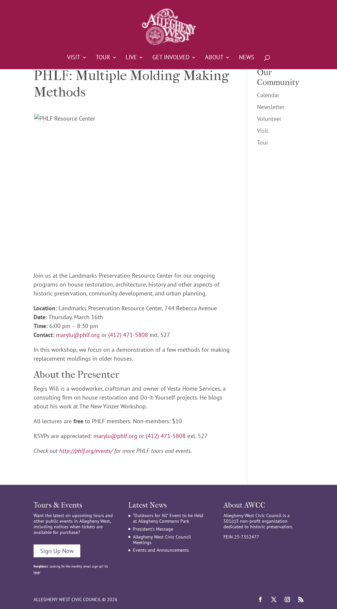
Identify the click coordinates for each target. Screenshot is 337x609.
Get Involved (171, 58)
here (36, 572)
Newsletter (270, 107)
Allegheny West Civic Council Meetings (162, 539)
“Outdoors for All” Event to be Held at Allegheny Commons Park (168, 518)
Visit (73, 58)
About (214, 58)
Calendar (268, 95)
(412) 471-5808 (128, 335)
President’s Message (153, 529)
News (246, 58)
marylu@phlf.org (78, 335)
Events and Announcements (161, 550)
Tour (103, 58)
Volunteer (269, 119)
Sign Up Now (57, 551)
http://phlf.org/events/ (86, 451)
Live (131, 58)
